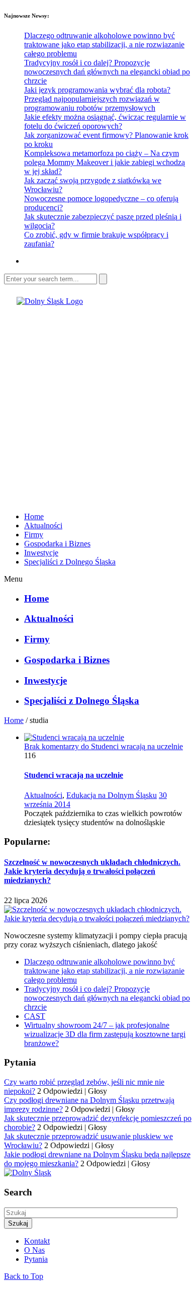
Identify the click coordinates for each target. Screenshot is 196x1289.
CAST (34, 1016)
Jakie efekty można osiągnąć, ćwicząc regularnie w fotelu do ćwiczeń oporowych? (105, 121)
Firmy (33, 534)
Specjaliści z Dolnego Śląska (70, 561)
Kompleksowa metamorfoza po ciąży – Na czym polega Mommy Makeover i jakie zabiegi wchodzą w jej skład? (104, 162)
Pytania (36, 1259)
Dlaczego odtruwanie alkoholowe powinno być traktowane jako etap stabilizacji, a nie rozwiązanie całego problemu (104, 44)
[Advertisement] (98, 404)
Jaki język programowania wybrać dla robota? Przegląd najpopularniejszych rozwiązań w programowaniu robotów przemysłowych (97, 99)
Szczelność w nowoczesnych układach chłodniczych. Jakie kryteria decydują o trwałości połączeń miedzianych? (92, 871)
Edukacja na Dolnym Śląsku (111, 795)
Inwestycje (41, 552)
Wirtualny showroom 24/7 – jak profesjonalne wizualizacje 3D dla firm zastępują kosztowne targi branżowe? (104, 1034)
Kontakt (37, 1241)
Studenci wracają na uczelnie (73, 775)
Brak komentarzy (103, 746)
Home (34, 516)
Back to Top (23, 1276)
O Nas (34, 1250)
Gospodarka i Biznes (57, 543)
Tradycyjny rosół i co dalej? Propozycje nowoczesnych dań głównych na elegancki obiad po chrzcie (107, 71)
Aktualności (43, 525)
